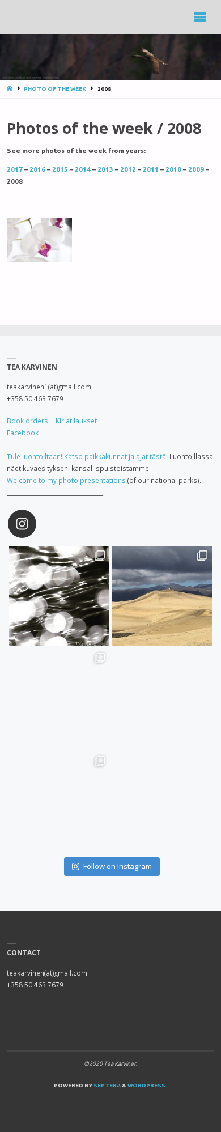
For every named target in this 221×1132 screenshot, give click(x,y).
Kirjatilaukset (76, 420)
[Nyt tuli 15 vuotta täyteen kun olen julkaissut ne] (59, 802)
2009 (197, 169)
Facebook (23, 432)
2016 (38, 169)
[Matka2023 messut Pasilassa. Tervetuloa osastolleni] (162, 698)
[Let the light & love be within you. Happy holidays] (162, 802)
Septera (106, 1085)
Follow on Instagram (117, 866)
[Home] (10, 89)
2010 (173, 169)
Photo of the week (55, 89)
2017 (15, 169)
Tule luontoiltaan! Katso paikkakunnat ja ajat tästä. (87, 456)
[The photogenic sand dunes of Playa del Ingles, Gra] (162, 596)
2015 (60, 169)
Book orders (27, 420)
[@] (39, 524)
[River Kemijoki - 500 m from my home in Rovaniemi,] (59, 596)
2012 (128, 169)
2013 (105, 169)
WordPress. (147, 1085)
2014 (83, 169)
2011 (151, 169)
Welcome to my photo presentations (66, 480)
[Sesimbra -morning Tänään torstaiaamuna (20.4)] (59, 698)
